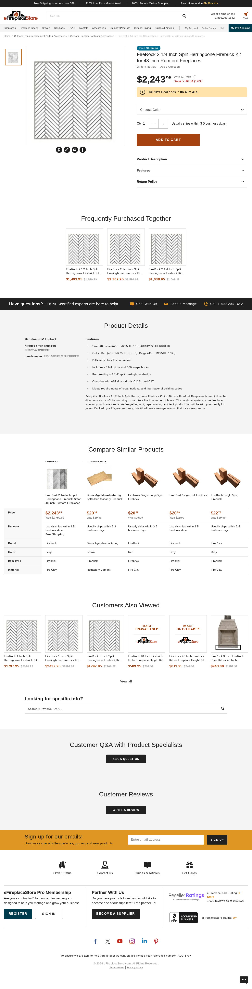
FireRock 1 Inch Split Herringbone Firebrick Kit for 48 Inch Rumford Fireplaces (61, 658)
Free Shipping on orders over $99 (54, 3)
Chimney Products (120, 28)
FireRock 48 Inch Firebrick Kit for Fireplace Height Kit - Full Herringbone (146, 658)
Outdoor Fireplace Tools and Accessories (92, 36)
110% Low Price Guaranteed (103, 3)
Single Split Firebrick (224, 496)
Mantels (83, 28)
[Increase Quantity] (163, 124)
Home (7, 36)
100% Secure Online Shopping (150, 3)
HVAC (72, 28)
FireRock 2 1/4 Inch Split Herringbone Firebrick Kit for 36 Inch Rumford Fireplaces (165, 271)
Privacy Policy (135, 967)
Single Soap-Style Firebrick (145, 496)
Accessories (99, 28)
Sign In (49, 914)
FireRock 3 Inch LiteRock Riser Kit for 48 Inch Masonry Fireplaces (227, 658)
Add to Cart (168, 139)
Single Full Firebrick (188, 495)
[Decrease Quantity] (153, 124)
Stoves (46, 28)
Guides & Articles (164, 28)
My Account (191, 28)
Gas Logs (59, 28)
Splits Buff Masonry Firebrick (104, 496)
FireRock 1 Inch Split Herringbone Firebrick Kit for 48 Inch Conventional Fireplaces (20, 658)
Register (18, 913)
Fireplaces (10, 28)
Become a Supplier (115, 913)
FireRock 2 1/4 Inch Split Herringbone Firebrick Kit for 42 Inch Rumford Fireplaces (82, 271)
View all (126, 681)
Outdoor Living (142, 28)
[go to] (84, 247)
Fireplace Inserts (29, 28)
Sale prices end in (200, 3)
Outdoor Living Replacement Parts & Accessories (40, 36)
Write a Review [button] (146, 66)
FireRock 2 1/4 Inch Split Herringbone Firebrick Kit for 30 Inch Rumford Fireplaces (123, 271)
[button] (180, 304)
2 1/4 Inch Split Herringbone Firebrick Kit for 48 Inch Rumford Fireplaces (63, 498)
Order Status (209, 28)
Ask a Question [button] (170, 66)
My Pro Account (240, 28)
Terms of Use (116, 967)
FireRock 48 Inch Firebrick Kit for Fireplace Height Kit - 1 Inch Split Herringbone (187, 658)
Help (222, 28)
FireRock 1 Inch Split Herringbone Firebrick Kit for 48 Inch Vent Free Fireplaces (103, 658)
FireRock (51, 339)
